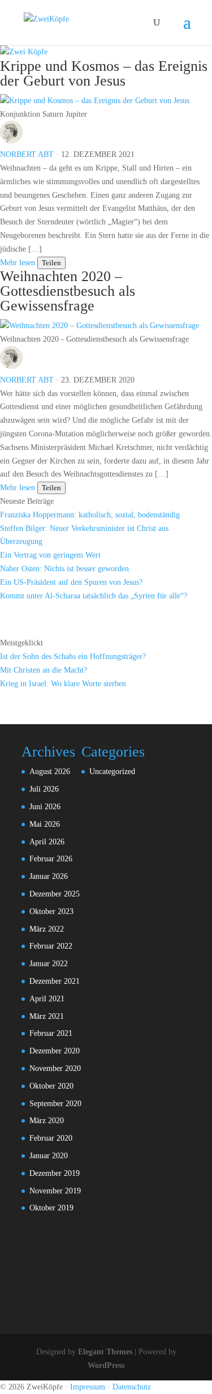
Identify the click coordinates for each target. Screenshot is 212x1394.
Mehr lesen (17, 262)
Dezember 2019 (54, 1173)
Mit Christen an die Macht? (43, 670)
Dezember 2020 (54, 1051)
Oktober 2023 (51, 911)
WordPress (106, 1365)
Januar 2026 (48, 876)
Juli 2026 (44, 789)
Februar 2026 (50, 859)
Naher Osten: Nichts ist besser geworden (64, 568)
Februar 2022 (50, 946)
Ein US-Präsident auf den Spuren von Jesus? (71, 582)
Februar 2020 (50, 1138)
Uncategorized (112, 771)
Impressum (87, 1387)
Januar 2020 (48, 1155)
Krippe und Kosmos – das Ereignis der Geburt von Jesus (103, 73)
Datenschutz (132, 1387)
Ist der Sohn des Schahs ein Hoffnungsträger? (73, 656)
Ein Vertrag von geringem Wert (50, 555)
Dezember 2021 (54, 981)
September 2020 (55, 1103)
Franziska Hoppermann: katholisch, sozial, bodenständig (90, 515)
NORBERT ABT (27, 154)
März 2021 (46, 1016)
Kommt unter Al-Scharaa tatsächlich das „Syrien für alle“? (93, 596)
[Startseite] (23, 52)
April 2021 (46, 998)
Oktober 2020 (51, 1086)
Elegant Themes (105, 1352)
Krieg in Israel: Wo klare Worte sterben (63, 683)
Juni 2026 (44, 806)
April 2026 (46, 842)
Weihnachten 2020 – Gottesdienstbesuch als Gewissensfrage (67, 291)
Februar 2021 (50, 1033)
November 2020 (55, 1068)
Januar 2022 (48, 963)
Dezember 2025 (54, 894)
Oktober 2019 (51, 1208)
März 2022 (46, 929)
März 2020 (46, 1120)
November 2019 (55, 1191)
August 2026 (49, 771)
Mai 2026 (44, 824)
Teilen (51, 262)
